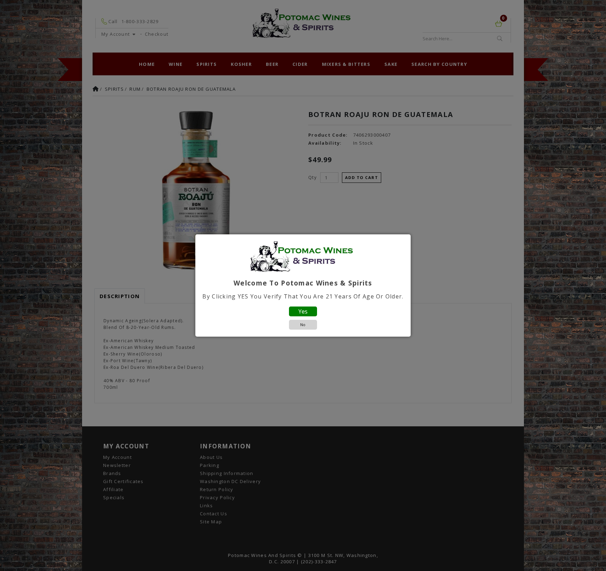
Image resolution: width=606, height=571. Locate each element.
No (302, 324)
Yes (303, 311)
